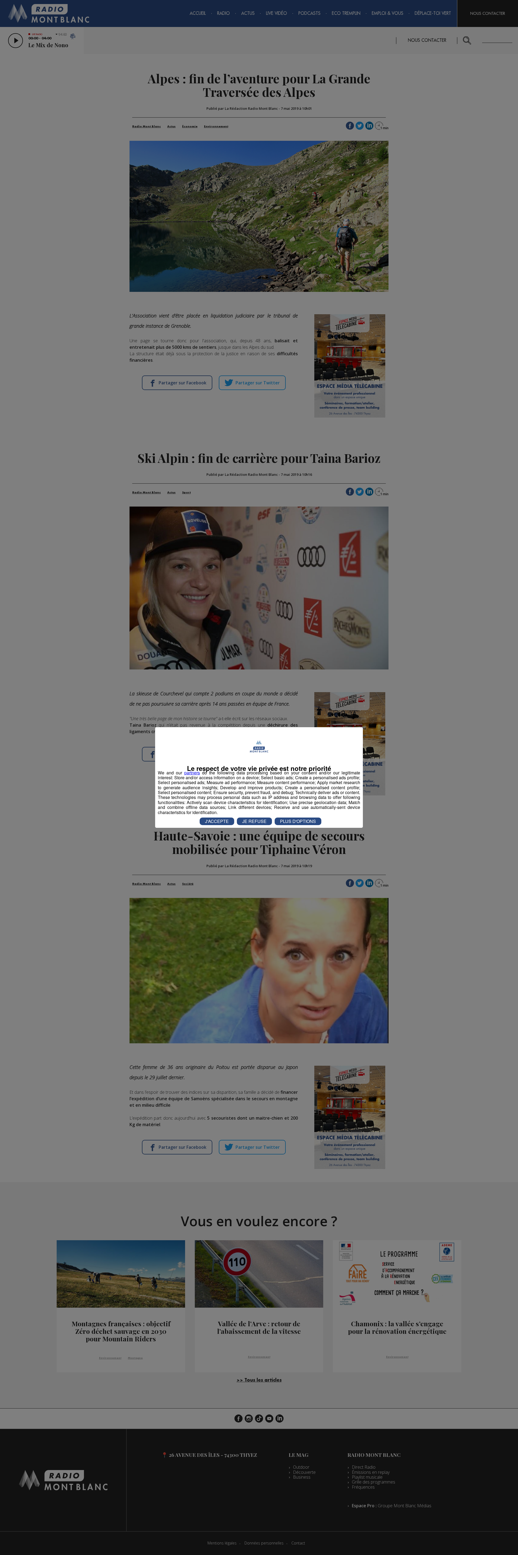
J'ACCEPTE (217, 821)
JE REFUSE (254, 821)
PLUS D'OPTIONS (298, 821)
